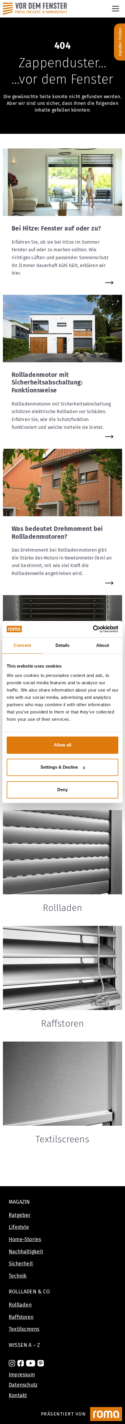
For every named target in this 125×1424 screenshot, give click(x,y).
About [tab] (102, 645)
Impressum (22, 1374)
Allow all (62, 744)
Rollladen (20, 1305)
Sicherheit (21, 1263)
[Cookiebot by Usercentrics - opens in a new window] (92, 629)
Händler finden (120, 42)
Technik (17, 1276)
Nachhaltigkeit (26, 1251)
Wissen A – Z (24, 1345)
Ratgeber (20, 1215)
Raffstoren (21, 1317)
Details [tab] (63, 645)
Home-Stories (25, 1239)
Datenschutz (23, 1385)
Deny (62, 789)
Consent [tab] (22, 645)
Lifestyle (19, 1227)
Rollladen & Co (29, 1291)
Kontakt (18, 1395)
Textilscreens (24, 1329)
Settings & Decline (59, 767)
